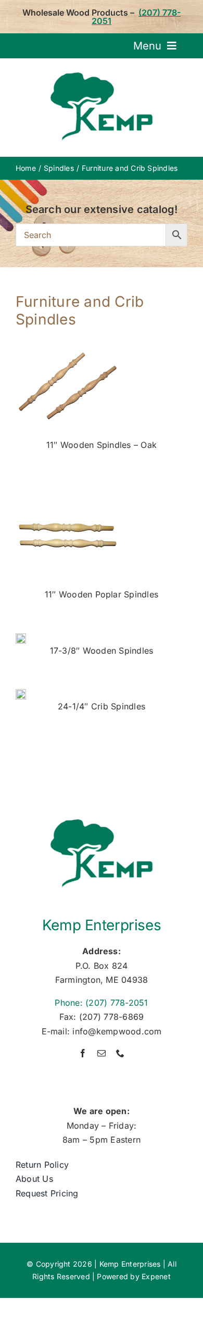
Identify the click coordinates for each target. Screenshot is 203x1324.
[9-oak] (68, 338)
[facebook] (83, 1053)
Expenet (156, 1276)
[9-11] (68, 487)
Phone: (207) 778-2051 (101, 1002)
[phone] (120, 1053)
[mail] (101, 1053)
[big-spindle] (21, 693)
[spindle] (21, 637)
